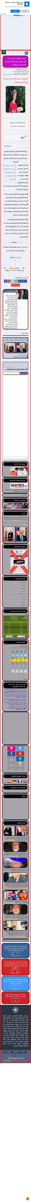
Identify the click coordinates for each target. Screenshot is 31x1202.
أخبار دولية (17, 73)
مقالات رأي (22, 605)
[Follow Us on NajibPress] (20, 1052)
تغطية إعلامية (22, 594)
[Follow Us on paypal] (23, 1052)
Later (26, 8)
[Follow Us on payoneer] (25, 1052)
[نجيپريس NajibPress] (16, 17)
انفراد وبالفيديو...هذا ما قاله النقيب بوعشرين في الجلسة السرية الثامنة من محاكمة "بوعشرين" (15, 695)
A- (21, 137)
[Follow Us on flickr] (9, 1052)
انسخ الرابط (8, 146)
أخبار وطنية (22, 585)
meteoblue (25, 679)
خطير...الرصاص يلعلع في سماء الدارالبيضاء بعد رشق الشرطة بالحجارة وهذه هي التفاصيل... (8, 172)
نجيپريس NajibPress (19, 1061)
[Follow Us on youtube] (15, 1055)
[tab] (24, 373)
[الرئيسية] (3, 52)
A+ (25, 136)
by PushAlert (3, 10)
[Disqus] (15, 395)
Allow (19, 8)
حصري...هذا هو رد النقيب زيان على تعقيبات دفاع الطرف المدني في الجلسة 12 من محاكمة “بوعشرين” (15, 704)
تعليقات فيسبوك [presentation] (24, 373)
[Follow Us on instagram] (15, 1052)
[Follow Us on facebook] (4, 1052)
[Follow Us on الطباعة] (12, 1052)
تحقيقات (23, 591)
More (5, 782)
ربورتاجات (23, 602)
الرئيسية (24, 73)
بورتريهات (23, 588)
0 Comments (16, 71)
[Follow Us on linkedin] (6, 1052)
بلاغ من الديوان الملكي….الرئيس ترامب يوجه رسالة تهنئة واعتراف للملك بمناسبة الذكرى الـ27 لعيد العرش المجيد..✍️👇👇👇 (15, 519)
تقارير (24, 596)
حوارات (23, 599)
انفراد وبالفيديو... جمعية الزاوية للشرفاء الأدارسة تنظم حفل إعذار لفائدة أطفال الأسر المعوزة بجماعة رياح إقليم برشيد (15, 691)
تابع (14, 954)
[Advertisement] (15, 34)
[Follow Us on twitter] (17, 1052)
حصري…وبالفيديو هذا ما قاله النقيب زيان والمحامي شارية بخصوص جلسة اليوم (17, 707)
